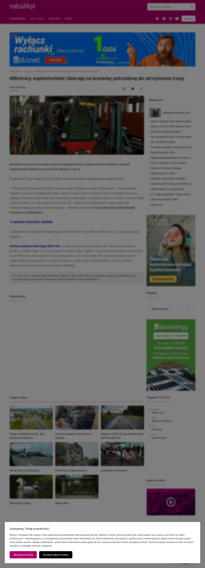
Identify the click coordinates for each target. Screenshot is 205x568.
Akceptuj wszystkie (23, 554)
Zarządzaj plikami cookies (56, 554)
